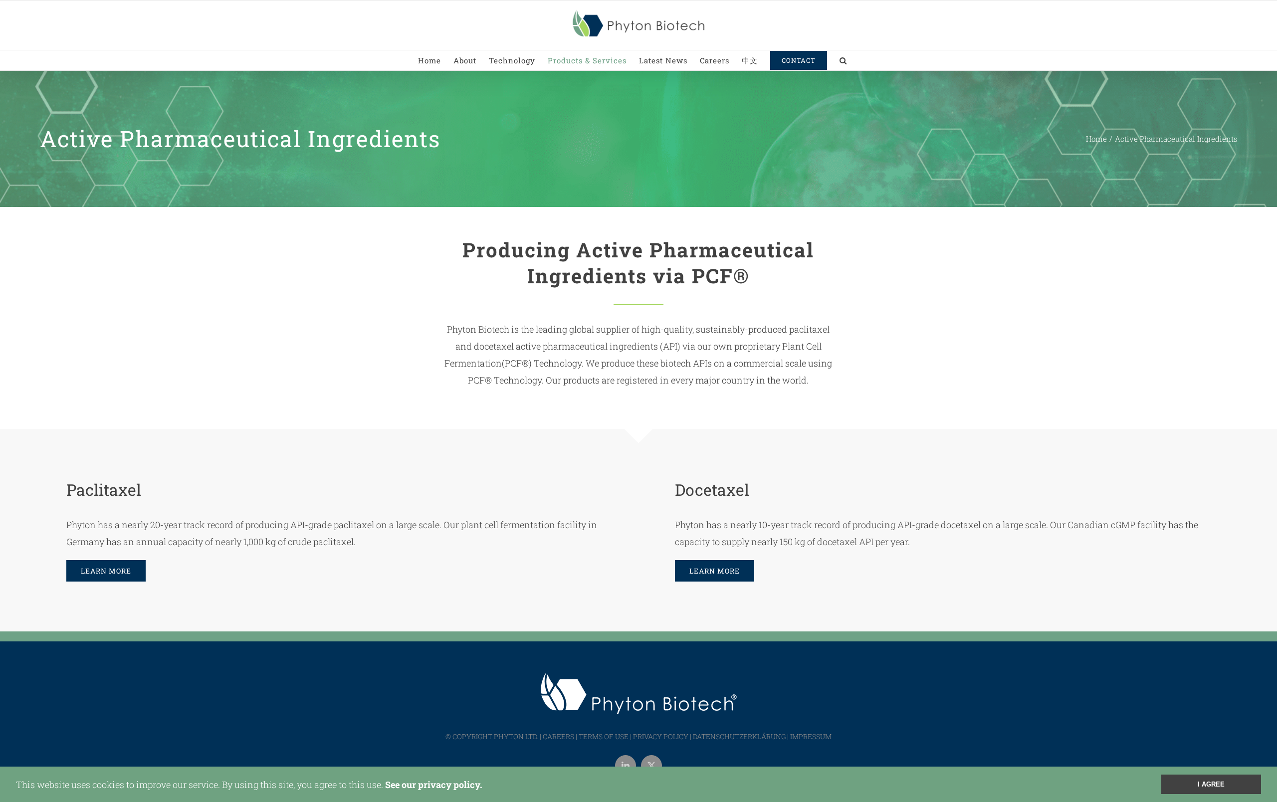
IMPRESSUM (811, 736)
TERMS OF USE (604, 736)
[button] (843, 60)
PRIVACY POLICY (660, 736)
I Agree (1211, 784)
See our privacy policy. (433, 785)
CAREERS (558, 736)
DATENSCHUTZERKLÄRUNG (739, 736)
